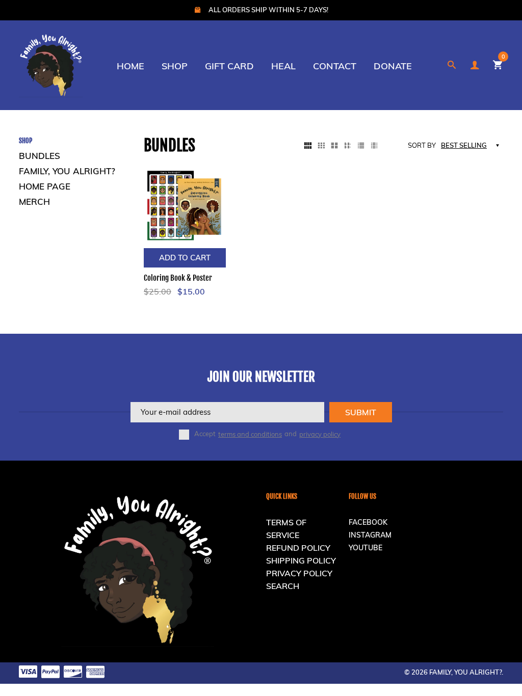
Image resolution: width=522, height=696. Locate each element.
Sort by (422, 145)
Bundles (39, 155)
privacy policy (320, 434)
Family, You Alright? (67, 171)
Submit (360, 412)
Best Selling (464, 145)
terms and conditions (250, 434)
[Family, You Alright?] (51, 64)
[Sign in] (474, 65)
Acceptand (267, 434)
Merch (34, 201)
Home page (44, 186)
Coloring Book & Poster (178, 278)
